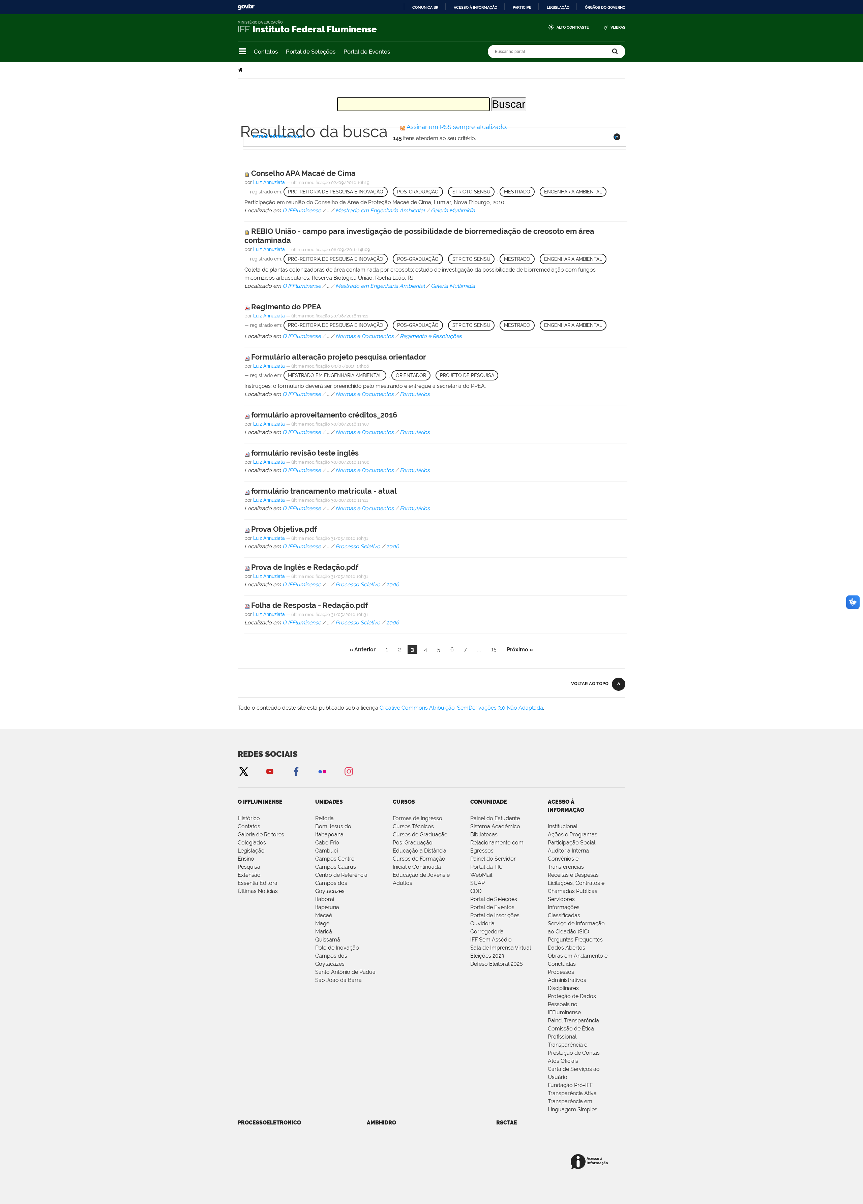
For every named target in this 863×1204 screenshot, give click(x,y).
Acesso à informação (475, 7)
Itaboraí (324, 899)
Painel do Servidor (493, 859)
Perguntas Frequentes (575, 939)
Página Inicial (241, 70)
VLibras (618, 27)
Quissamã (327, 939)
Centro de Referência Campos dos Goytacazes (341, 883)
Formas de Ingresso (417, 818)
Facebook (296, 771)
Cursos (404, 802)
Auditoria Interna (568, 850)
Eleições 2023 (487, 956)
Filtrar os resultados (277, 136)
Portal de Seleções (310, 51)
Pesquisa (249, 867)
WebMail (481, 875)
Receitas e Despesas (573, 875)
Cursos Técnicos (413, 826)
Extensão (249, 875)
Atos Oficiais (563, 1061)
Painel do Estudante (495, 818)
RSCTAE (506, 1122)
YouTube (269, 771)
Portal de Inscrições (494, 915)
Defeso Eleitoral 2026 (496, 964)
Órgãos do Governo (605, 7)
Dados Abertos (566, 948)
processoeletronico (269, 1122)
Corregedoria (487, 931)
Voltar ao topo (589, 683)
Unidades (329, 802)
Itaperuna (327, 907)
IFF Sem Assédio (491, 939)
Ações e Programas (572, 834)
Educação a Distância (419, 850)
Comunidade (488, 802)
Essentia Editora (257, 883)
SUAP (477, 883)
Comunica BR (425, 7)
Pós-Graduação (413, 842)
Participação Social (571, 842)
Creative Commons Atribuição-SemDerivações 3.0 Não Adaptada (461, 708)
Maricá (323, 931)
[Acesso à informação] (590, 1162)
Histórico (249, 818)
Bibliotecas (484, 834)
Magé (322, 923)
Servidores (561, 899)
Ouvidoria (482, 923)
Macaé (323, 915)
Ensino (246, 859)
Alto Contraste (573, 27)
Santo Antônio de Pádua (345, 972)
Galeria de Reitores (261, 834)
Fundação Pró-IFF (570, 1085)
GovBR (246, 7)
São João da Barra (338, 980)
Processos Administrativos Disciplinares (567, 980)
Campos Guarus (335, 867)
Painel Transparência (573, 1020)
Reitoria (324, 818)
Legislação (558, 7)
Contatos (266, 51)
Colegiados (252, 842)
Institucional (562, 826)
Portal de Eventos (367, 51)
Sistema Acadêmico (495, 826)
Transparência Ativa (572, 1093)
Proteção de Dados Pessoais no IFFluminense (572, 1004)
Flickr (322, 771)
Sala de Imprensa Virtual (500, 948)
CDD (475, 891)
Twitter (243, 771)
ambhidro (381, 1122)
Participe (522, 7)
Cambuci (326, 850)
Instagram (348, 771)
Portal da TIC (486, 867)
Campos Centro (335, 859)
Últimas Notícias (258, 891)
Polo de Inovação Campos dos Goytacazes (337, 956)
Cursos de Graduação (420, 834)
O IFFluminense (260, 802)
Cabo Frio (327, 842)
